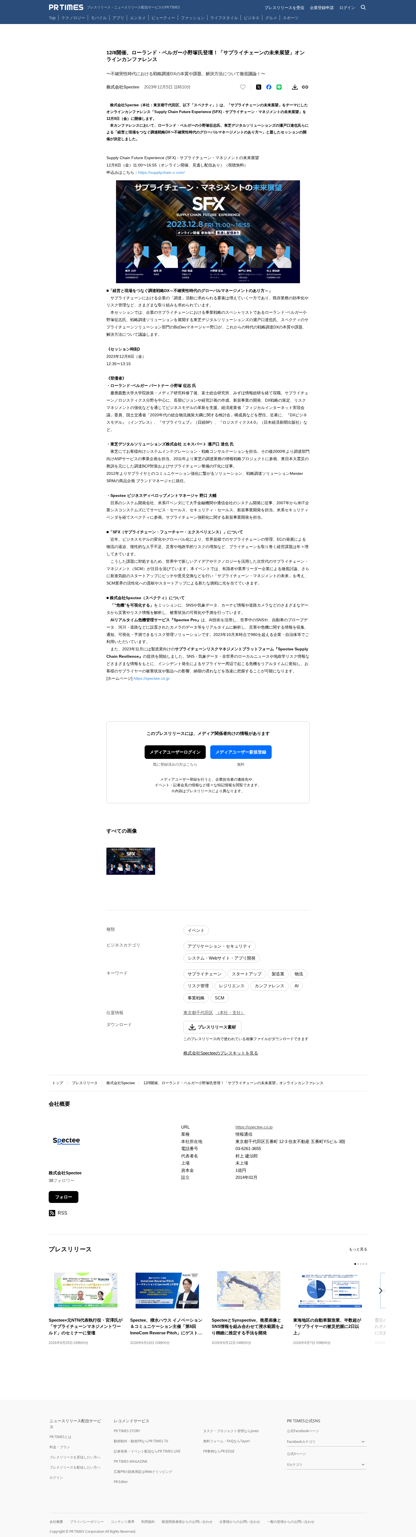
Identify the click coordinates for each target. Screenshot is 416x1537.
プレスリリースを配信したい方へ (75, 1467)
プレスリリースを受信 (284, 7)
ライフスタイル (224, 17)
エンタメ (138, 17)
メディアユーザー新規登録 (240, 752)
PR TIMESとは (60, 1436)
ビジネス (252, 17)
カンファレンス (269, 985)
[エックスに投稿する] (258, 87)
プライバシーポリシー (87, 1521)
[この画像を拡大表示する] (130, 861)
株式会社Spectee (120, 1083)
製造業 (278, 973)
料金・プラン (60, 1447)
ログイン (347, 7)
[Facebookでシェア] (268, 87)
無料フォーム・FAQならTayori (226, 1441)
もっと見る (358, 1249)
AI (297, 985)
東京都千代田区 (198, 1012)
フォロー (63, 1196)
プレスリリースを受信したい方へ (75, 1457)
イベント (196, 930)
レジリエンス (232, 985)
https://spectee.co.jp (152, 678)
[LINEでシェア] (279, 87)
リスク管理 (198, 985)
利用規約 (148, 1521)
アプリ (118, 17)
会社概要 (56, 1521)
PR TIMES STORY (127, 1430)
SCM (219, 997)
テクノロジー (73, 17)
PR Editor (121, 1481)
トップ (57, 1083)
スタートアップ (246, 973)
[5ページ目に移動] (366, 1264)
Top (52, 17)
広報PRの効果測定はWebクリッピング (143, 1471)
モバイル (99, 17)
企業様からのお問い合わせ (239, 1521)
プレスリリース (85, 1083)
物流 (299, 973)
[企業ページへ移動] (66, 1142)
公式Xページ (296, 1453)
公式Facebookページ (303, 1430)
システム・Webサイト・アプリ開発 (222, 958)
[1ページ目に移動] (355, 1264)
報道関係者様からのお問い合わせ (187, 1521)
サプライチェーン (205, 973)
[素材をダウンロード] (294, 87)
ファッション (193, 17)
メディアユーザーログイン (175, 752)
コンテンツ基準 (122, 1521)
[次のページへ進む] (382, 1291)
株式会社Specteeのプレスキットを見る (220, 1053)
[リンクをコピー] (305, 87)
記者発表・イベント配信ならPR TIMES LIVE (147, 1451)
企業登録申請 (322, 7)
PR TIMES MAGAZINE (130, 1461)
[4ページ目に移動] (363, 1264)
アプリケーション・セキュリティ (219, 946)
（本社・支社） (230, 1012)
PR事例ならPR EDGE (219, 1451)
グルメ (271, 17)
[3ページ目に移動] (361, 1264)
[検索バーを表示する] (363, 7)
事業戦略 (196, 997)
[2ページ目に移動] (358, 1264)
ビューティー (163, 17)
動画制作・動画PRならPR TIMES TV (141, 1441)
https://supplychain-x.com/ (161, 172)
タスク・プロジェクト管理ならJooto (231, 1430)
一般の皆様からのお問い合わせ (290, 1521)
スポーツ (291, 17)
